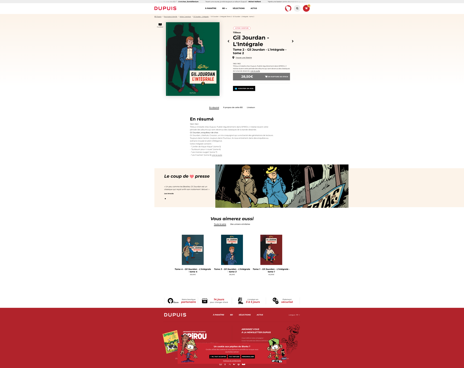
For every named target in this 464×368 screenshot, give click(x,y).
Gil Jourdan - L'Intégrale (201, 16)
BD (223, 8)
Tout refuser (234, 356)
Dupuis (165, 8)
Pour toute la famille (170, 16)
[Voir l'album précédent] (228, 41)
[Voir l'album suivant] (292, 41)
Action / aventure (185, 16)
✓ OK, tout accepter (218, 356)
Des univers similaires (240, 224)
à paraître (210, 8)
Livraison (251, 107)
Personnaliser (248, 356)
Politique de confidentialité (232, 361)
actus (254, 8)
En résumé (214, 107)
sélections (239, 8)
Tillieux (237, 32)
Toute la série (220, 224)
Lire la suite (255, 71)
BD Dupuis (157, 16)
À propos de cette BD (233, 107)
